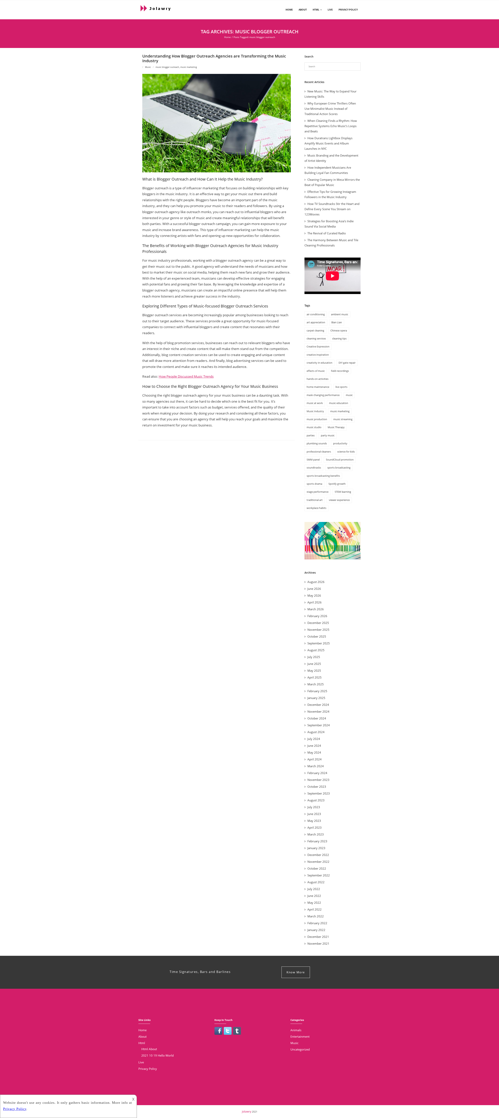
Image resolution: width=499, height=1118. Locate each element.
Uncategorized (300, 1049)
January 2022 (316, 930)
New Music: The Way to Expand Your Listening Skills (330, 93)
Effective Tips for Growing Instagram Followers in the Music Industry (330, 194)
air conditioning (316, 314)
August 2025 (316, 650)
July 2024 (313, 739)
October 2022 (316, 868)
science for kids (346, 451)
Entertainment (300, 1036)
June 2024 (314, 746)
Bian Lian (336, 322)
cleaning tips (339, 338)
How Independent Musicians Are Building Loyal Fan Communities (327, 170)
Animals (295, 1030)
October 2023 (316, 786)
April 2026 (314, 602)
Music (148, 67)
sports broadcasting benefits (323, 475)
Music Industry (315, 411)
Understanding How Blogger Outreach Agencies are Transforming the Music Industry (214, 58)
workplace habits (316, 508)
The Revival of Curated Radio (326, 233)
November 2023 (318, 780)
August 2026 (316, 582)
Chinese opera (338, 330)
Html (316, 9)
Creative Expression (318, 346)
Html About (149, 1049)
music (349, 395)
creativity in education (319, 362)
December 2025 (318, 623)
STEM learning (343, 491)
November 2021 (318, 943)
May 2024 (314, 752)
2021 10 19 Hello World (157, 1055)
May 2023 (314, 821)
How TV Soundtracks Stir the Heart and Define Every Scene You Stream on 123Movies (331, 209)
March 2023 (315, 834)
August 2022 (316, 882)
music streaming (342, 419)
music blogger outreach (167, 67)
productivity (340, 443)
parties (311, 435)
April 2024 (314, 759)
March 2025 (315, 684)
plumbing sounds (317, 443)
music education (338, 403)
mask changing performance (323, 395)
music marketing (188, 67)
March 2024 (315, 766)
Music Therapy (336, 427)
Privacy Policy (348, 9)
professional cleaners (319, 451)
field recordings (340, 371)
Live (330, 9)
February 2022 (317, 923)
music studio (314, 427)
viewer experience (339, 500)
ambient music (339, 314)
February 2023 (317, 841)
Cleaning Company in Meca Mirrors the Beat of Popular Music (332, 182)
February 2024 (317, 773)
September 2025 (318, 643)
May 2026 (314, 595)
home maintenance (318, 387)
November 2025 (318, 630)
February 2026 (317, 616)
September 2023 (318, 793)
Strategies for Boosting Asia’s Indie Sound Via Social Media (329, 223)
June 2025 (314, 664)
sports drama (314, 483)
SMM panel (313, 459)
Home (289, 9)
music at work (315, 403)
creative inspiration (318, 354)
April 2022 (314, 909)
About (303, 9)
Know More (296, 972)
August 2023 (316, 800)
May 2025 (314, 670)
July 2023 (313, 807)
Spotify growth (337, 483)
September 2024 (318, 725)
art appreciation (316, 322)
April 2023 (314, 827)
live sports (341, 387)
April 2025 (314, 677)
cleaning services (316, 338)
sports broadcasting (338, 467)
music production (317, 419)
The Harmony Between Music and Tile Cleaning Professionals (331, 242)
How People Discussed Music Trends (186, 376)
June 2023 (314, 814)
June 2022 (314, 896)
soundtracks (314, 467)
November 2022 (318, 862)
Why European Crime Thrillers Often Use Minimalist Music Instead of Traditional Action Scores (330, 108)
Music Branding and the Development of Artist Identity (331, 158)
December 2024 (318, 705)
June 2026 (314, 589)
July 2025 (313, 657)
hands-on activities (317, 379)
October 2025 (316, 636)
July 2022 (313, 889)
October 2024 (316, 718)
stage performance (317, 491)
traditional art (315, 500)
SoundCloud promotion (340, 459)
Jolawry (246, 1111)
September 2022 (318, 875)
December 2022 (318, 855)
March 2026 (315, 609)
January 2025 (316, 698)
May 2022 (314, 902)
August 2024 (316, 732)
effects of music (316, 371)
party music (327, 435)
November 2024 (318, 711)
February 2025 (317, 691)
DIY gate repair (347, 362)
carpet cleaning (315, 330)
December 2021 (318, 937)
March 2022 (315, 916)
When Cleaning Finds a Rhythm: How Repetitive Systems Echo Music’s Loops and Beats (330, 126)
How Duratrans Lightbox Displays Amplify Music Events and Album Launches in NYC (328, 143)
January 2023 (316, 848)
